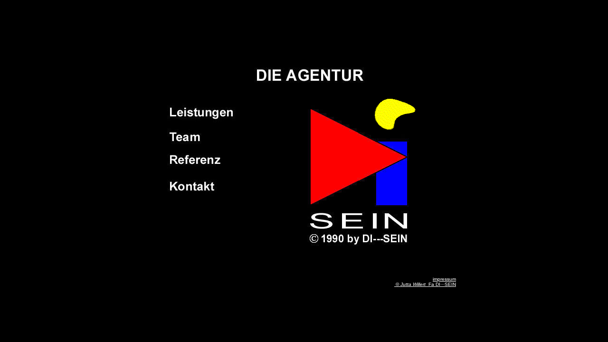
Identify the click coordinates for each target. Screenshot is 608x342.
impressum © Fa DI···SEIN (425, 281)
